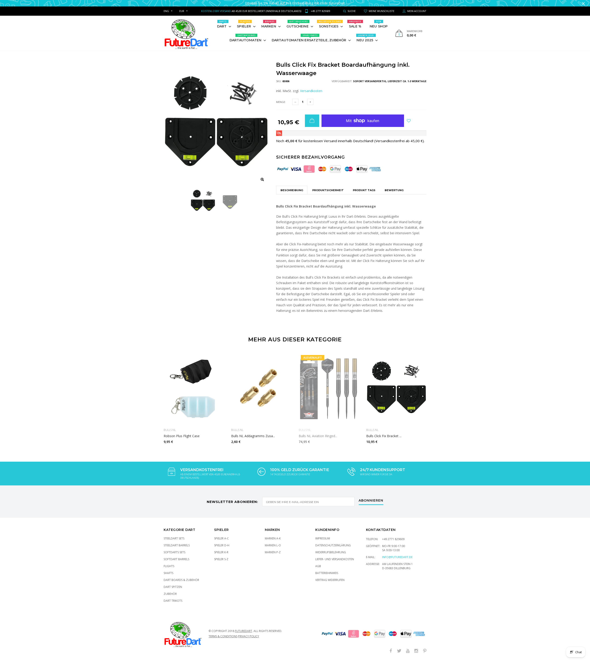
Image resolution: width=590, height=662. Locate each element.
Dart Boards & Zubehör (181, 580)
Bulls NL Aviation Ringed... (318, 436)
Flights (169, 566)
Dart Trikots (173, 601)
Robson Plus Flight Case (182, 436)
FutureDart (243, 631)
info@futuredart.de (397, 557)
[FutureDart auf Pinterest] (424, 651)
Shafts (168, 573)
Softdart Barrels (176, 559)
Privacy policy (248, 636)
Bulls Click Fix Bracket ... (383, 436)
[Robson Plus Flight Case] (194, 388)
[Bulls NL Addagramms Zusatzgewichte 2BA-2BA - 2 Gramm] (261, 388)
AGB (318, 566)
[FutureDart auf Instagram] (416, 651)
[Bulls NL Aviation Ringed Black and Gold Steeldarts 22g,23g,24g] (329, 388)
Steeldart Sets (174, 538)
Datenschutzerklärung (333, 545)
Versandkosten (311, 91)
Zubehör (170, 594)
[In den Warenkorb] (312, 120)
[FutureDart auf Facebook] (390, 651)
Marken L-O (273, 545)
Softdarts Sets (174, 552)
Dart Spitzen (173, 587)
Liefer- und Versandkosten (334, 559)
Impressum (322, 538)
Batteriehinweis (326, 573)
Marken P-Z (273, 552)
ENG (166, 11)
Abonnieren (371, 501)
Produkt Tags (364, 190)
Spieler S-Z (221, 559)
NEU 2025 (365, 38)
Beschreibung (291, 190)
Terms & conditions (223, 636)
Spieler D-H (221, 545)
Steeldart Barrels (177, 545)
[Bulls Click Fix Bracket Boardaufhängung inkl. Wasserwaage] (396, 388)
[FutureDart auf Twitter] (399, 651)
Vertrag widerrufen (330, 580)
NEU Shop (379, 24)
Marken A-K (273, 538)
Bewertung (394, 190)
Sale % (355, 24)
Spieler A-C (221, 538)
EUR (181, 11)
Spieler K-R (221, 552)
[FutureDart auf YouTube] (407, 651)
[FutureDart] (186, 33)
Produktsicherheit (328, 190)
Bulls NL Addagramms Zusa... (253, 436)
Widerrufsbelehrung (330, 552)
